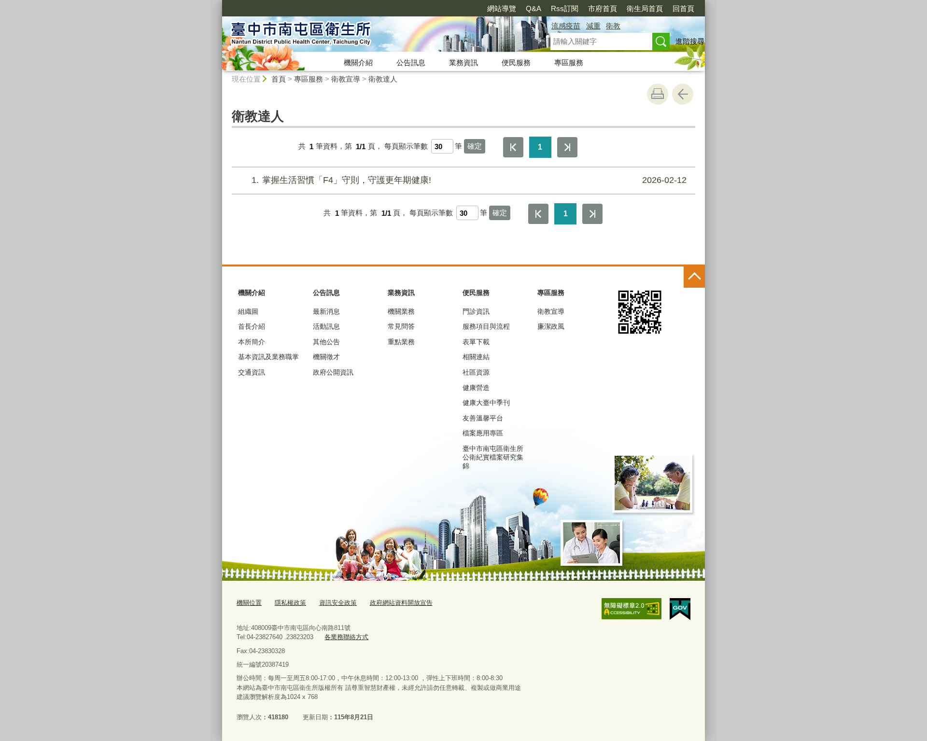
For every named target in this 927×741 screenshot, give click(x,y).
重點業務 (401, 342)
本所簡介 (251, 342)
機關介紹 (358, 62)
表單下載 (476, 342)
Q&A (533, 8)
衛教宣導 (345, 79)
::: (218, 4)
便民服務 (516, 62)
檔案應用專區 (483, 433)
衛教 (613, 26)
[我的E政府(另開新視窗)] (680, 609)
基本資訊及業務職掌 (268, 357)
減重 (593, 26)
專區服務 (568, 62)
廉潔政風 (550, 326)
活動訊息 (326, 326)
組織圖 (248, 311)
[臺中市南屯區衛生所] (375, 35)
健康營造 (476, 387)
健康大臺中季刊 (486, 402)
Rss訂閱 (564, 8)
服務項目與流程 (486, 326)
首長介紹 (251, 326)
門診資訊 (476, 311)
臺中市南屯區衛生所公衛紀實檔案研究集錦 (493, 457)
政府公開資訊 (333, 372)
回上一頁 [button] (682, 94)
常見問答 (401, 326)
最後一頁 (567, 147)
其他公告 (326, 342)
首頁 (278, 79)
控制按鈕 (694, 277)
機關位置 (249, 602)
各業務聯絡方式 (346, 637)
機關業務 (401, 311)
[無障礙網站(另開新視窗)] (631, 608)
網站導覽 (501, 8)
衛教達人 (382, 79)
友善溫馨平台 (483, 418)
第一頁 (513, 147)
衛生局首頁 (645, 8)
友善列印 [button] (657, 94)
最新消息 (326, 311)
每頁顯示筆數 (406, 146)
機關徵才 (326, 357)
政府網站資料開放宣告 (401, 602)
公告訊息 (410, 62)
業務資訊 (463, 62)
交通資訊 (251, 372)
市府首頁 (602, 8)
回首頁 (683, 8)
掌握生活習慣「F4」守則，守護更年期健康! (469, 180)
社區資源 (476, 372)
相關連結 (476, 357)
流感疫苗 (565, 26)
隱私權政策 (290, 602)
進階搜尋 (689, 41)
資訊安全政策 (338, 602)
